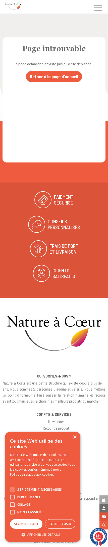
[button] (42, 534)
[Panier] (103, 499)
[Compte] (103, 508)
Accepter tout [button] (26, 524)
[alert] (42, 487)
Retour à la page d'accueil (54, 76)
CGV (53, 542)
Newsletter (56, 421)
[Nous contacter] (103, 516)
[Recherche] (103, 525)
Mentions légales (42, 542)
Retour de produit (56, 428)
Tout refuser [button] (60, 524)
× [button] (75, 437)
